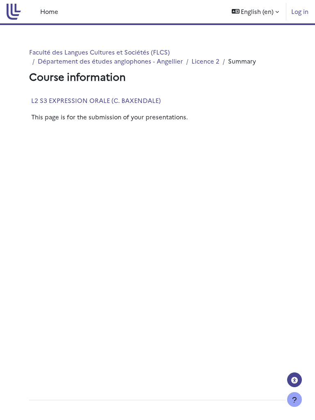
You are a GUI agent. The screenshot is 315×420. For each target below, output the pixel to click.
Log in (299, 11)
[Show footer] (294, 399)
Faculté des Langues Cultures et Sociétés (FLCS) (99, 52)
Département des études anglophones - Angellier (110, 61)
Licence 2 (205, 61)
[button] (255, 11)
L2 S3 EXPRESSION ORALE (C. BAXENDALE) (96, 100)
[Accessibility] (294, 379)
